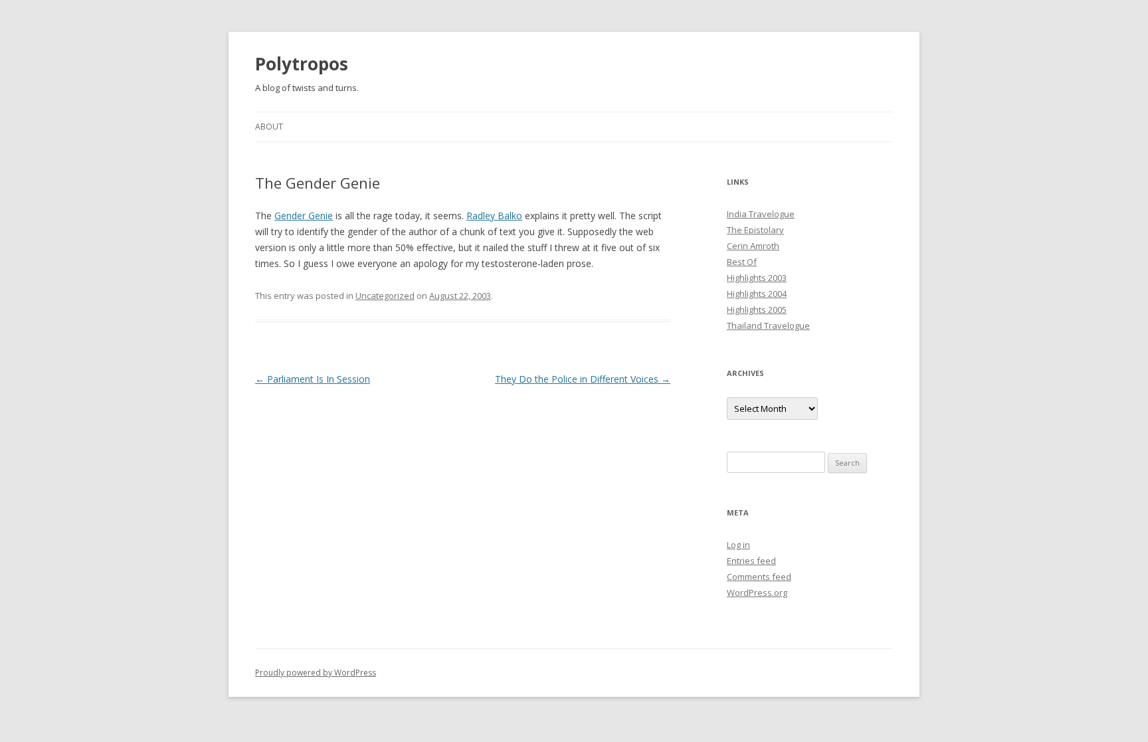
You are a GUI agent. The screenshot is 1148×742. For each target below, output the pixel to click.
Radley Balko (494, 215)
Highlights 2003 (757, 278)
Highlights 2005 (757, 310)
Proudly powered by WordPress (315, 672)
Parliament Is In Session (312, 379)
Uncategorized (385, 296)
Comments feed (759, 577)
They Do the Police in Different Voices (582, 379)
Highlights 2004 (757, 294)
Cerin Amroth (753, 246)
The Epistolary (755, 230)
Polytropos (301, 64)
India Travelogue (761, 214)
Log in (738, 545)
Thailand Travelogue (768, 325)
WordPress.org (757, 593)
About (269, 126)
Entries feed (751, 561)
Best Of (742, 262)
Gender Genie (303, 215)
